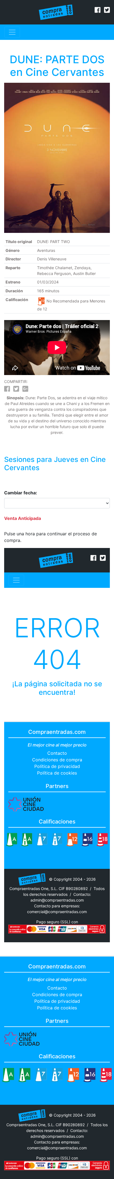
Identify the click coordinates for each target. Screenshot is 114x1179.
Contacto (57, 753)
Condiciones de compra (57, 759)
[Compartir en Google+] (25, 389)
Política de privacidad (57, 766)
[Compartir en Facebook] (7, 389)
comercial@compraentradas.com (57, 911)
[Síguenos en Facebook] (97, 10)
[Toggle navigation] (12, 32)
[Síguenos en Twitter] (107, 10)
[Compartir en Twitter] (16, 389)
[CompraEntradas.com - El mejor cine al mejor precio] (56, 12)
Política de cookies (57, 773)
